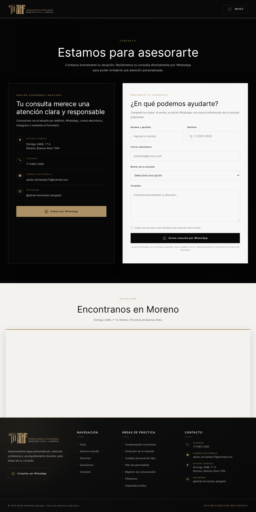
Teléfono (192, 127)
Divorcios (85, 458)
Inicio (83, 444)
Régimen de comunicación (140, 471)
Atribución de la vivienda (139, 451)
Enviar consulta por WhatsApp (188, 238)
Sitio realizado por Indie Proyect (226, 505)
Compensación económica (140, 444)
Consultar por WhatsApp (31, 473)
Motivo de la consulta (143, 166)
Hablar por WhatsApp (64, 211)
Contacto (85, 471)
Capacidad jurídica (135, 485)
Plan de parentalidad (137, 464)
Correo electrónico (141, 147)
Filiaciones (131, 478)
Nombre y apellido (141, 127)
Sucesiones (87, 464)
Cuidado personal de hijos (140, 458)
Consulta (136, 185)
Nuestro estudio (89, 451)
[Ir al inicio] (31, 9)
